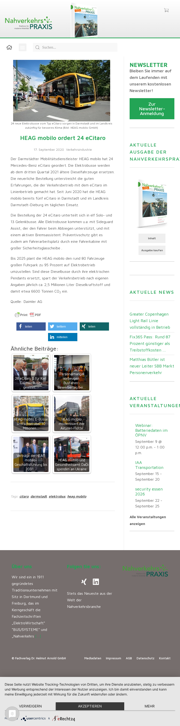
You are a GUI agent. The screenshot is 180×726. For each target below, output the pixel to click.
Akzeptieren (90, 706)
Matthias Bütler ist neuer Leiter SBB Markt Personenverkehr (152, 366)
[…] (38, 636)
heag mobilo (76, 496)
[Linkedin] (95, 581)
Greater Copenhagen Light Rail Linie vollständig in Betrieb (150, 321)
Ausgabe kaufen (152, 250)
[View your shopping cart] (166, 11)
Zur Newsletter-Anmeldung (152, 108)
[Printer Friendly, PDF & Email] (27, 314)
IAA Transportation (149, 465)
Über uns (22, 566)
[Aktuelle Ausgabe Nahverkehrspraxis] (152, 203)
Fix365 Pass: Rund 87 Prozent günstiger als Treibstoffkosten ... (150, 343)
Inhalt (152, 238)
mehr (150, 706)
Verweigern (30, 706)
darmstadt (38, 496)
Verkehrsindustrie (79, 149)
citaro (24, 496)
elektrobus (57, 496)
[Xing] (84, 581)
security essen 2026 (149, 491)
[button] (22, 47)
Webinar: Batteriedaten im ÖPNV (151, 430)
